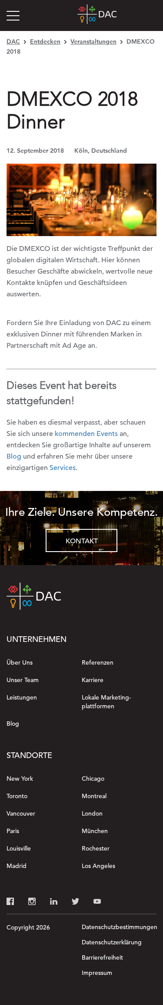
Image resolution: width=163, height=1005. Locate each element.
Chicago (93, 778)
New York (20, 778)
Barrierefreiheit (102, 957)
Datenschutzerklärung (112, 942)
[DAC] (96, 15)
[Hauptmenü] (15, 17)
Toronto (17, 796)
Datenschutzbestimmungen (119, 927)
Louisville (19, 848)
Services (63, 467)
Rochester (96, 848)
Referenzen (97, 662)
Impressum (97, 973)
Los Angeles (98, 866)
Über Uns (20, 662)
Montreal (94, 796)
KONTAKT (82, 541)
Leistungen (22, 697)
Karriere (92, 680)
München (95, 831)
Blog (14, 456)
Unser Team (23, 680)
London (92, 813)
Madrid (17, 866)
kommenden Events (86, 433)
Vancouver (21, 813)
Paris (13, 831)
